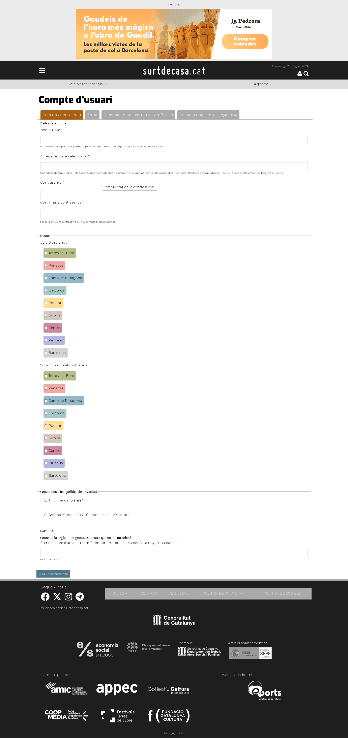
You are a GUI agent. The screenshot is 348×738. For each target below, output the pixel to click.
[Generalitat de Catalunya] (174, 624)
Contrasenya (52, 182)
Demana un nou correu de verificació (138, 115)
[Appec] (117, 691)
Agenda (261, 84)
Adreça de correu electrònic (64, 156)
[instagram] (68, 599)
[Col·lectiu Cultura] (168, 691)
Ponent (55, 303)
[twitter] (57, 599)
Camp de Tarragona (65, 278)
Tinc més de (66, 500)
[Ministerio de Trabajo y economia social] (250, 656)
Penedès (56, 265)
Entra (92, 115)
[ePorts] (264, 691)
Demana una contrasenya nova (208, 115)
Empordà (56, 290)
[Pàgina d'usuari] (299, 75)
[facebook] (45, 599)
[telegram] (80, 599)
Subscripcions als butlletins (63, 365)
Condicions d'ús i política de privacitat (95, 515)
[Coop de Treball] (148, 651)
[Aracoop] (97, 651)
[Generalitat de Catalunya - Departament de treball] (199, 656)
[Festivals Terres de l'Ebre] (117, 717)
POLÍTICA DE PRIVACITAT (223, 593)
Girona (54, 315)
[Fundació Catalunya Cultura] (168, 717)
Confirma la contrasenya (62, 202)
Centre (54, 328)
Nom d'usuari (52, 130)
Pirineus (56, 340)
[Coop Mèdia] (67, 717)
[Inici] (174, 70)
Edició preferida (54, 242)
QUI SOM (120, 593)
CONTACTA (149, 593)
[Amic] (67, 691)
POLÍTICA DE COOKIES (282, 593)
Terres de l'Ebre (61, 253)
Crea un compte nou (62, 115)
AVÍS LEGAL (178, 593)
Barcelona (57, 353)
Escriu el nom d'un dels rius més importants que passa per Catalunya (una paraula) (111, 543)
